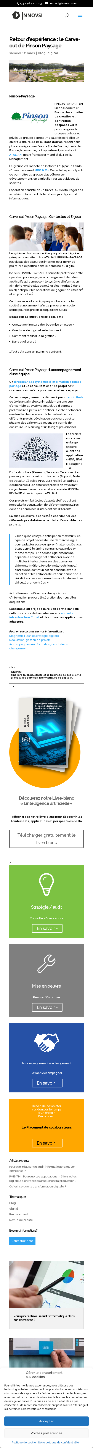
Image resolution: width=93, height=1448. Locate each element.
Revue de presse (21, 1220)
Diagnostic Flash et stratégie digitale (34, 635)
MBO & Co (42, 170)
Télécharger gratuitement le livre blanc (46, 839)
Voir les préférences (47, 1433)
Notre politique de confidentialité (58, 1442)
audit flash (75, 397)
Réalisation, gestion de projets (29, 640)
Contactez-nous (22, 1240)
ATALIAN (15, 154)
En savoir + (47, 928)
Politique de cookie (24, 1442)
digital (53, 53)
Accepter (46, 1421)
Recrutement (18, 1214)
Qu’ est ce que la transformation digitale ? (37, 1186)
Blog (42, 53)
